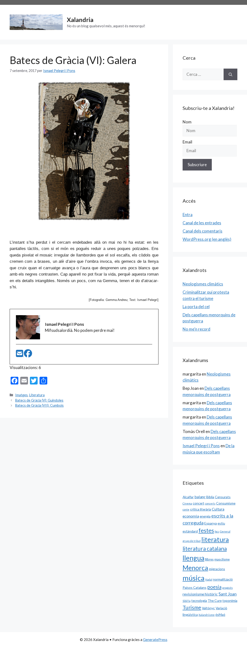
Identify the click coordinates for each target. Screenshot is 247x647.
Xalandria (80, 19)
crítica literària (200, 509)
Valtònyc (208, 608)
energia (205, 516)
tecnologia (199, 600)
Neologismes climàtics (203, 283)
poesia (214, 587)
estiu (221, 523)
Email (187, 141)
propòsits (227, 587)
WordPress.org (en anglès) (207, 239)
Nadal (208, 579)
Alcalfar (188, 497)
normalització (223, 579)
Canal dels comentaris (202, 231)
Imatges (21, 395)
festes (206, 530)
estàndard (190, 531)
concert (198, 503)
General (225, 531)
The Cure (215, 600)
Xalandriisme (207, 614)
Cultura (218, 509)
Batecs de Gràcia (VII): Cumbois (39, 405)
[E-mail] (20, 354)
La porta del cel (196, 306)
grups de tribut (192, 540)
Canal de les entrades (202, 222)
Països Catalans (194, 587)
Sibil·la (187, 600)
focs (217, 531)
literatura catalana (205, 548)
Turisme (192, 607)
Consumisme (225, 503)
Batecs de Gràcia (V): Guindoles (39, 400)
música (194, 578)
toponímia (229, 600)
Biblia (210, 497)
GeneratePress (155, 639)
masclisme (222, 559)
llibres (209, 559)
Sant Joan (228, 594)
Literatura (37, 395)
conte (186, 509)
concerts (210, 503)
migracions (217, 569)
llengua (193, 558)
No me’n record (196, 329)
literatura (215, 539)
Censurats (223, 497)
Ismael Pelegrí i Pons (201, 445)
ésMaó (220, 614)
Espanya (210, 523)
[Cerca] (230, 74)
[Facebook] (28, 354)
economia (191, 516)
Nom (187, 121)
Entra (187, 214)
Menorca (195, 568)
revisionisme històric (200, 594)
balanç (200, 496)
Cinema (187, 503)
